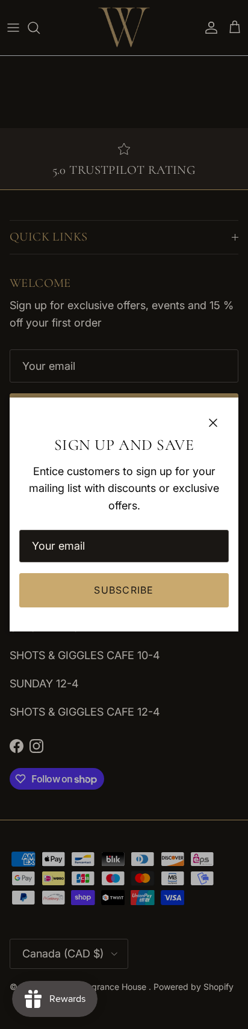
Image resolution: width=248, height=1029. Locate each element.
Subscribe (124, 590)
